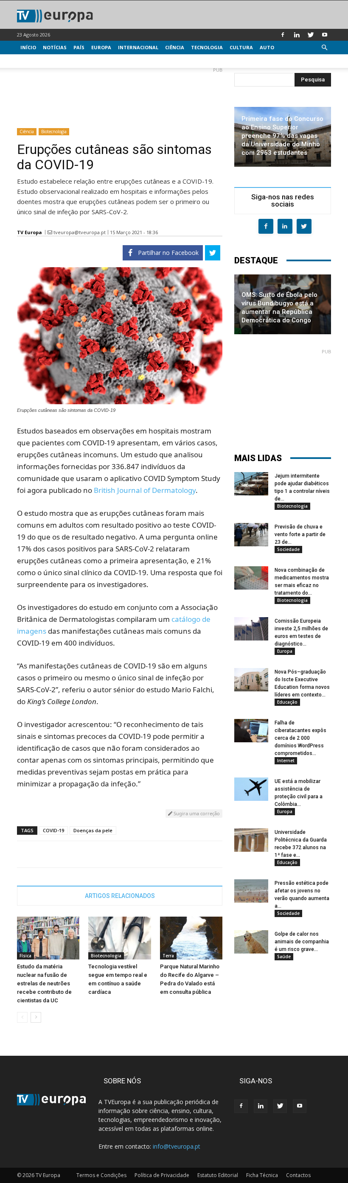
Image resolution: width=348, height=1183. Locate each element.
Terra (168, 956)
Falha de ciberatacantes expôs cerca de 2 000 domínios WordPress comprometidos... (300, 738)
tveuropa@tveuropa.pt (79, 232)
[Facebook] (282, 35)
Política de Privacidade (162, 1175)
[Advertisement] (119, 94)
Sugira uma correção (196, 813)
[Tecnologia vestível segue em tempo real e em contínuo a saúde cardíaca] (119, 938)
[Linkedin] (296, 35)
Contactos (298, 1175)
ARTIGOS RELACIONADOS (120, 896)
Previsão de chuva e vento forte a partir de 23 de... (300, 534)
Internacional (138, 47)
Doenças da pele (92, 830)
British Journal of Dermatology (145, 490)
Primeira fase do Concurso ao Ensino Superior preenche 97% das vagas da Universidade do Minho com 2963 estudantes (282, 136)
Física (25, 956)
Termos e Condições (101, 1175)
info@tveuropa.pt (176, 1146)
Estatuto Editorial (217, 1175)
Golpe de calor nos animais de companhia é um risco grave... (302, 941)
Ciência (174, 47)
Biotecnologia (54, 131)
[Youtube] (324, 35)
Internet (286, 760)
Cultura (241, 47)
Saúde (284, 956)
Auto (267, 47)
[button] (324, 48)
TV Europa (29, 232)
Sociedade (288, 549)
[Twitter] (310, 35)
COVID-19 (53, 830)
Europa (101, 47)
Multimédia (36, 61)
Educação (287, 702)
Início (28, 47)
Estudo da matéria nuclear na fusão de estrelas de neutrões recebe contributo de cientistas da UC (44, 983)
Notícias (55, 47)
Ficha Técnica (262, 1175)
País (78, 47)
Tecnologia (207, 47)
